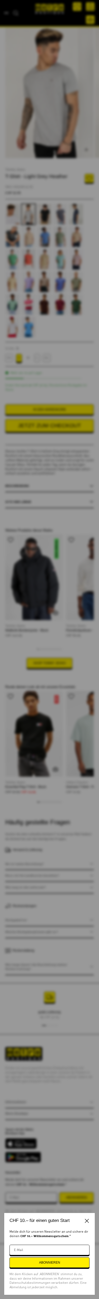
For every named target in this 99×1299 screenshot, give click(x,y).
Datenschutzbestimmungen (30, 1283)
